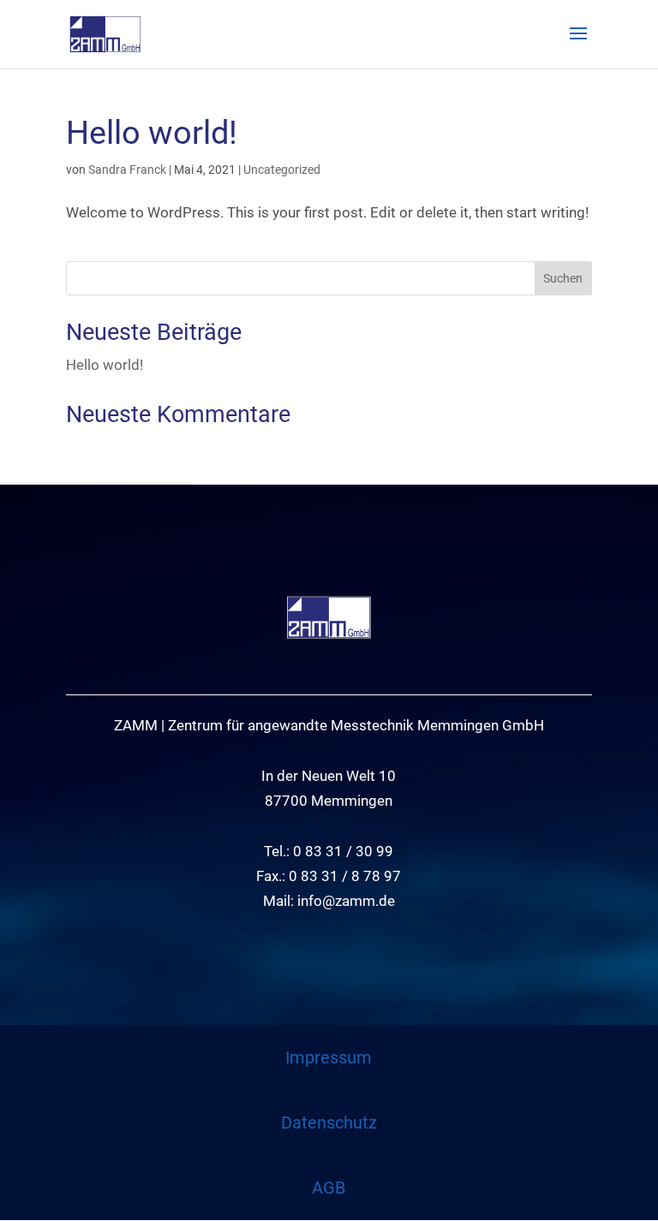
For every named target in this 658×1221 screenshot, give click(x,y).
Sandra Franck (127, 169)
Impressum (328, 1057)
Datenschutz (329, 1122)
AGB (328, 1187)
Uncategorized (281, 169)
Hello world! (151, 133)
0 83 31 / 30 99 (343, 851)
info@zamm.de (346, 900)
